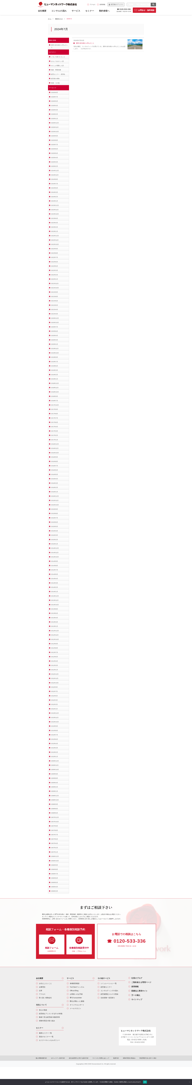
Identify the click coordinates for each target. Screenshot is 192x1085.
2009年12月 (55, 761)
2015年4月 (54, 531)
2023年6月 (54, 218)
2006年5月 (54, 882)
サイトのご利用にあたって (100, 1058)
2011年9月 (54, 687)
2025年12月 (55, 123)
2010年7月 (54, 735)
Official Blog (74, 990)
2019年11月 (54, 348)
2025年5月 (54, 153)
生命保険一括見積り (108, 998)
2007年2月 (54, 847)
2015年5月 (54, 526)
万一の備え (135, 995)
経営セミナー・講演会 (58, 74)
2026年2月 (54, 114)
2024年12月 (55, 170)
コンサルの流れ (59, 11)
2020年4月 (54, 335)
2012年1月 (54, 669)
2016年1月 (54, 492)
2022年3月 (54, 270)
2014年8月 (54, 565)
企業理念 (42, 987)
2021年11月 (54, 283)
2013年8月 (54, 609)
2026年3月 (54, 110)
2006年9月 (54, 865)
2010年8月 (54, 730)
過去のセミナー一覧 (46, 1036)
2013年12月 (55, 596)
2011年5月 (54, 696)
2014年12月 (55, 548)
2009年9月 (54, 774)
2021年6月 (54, 301)
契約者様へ (104, 11)
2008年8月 (54, 808)
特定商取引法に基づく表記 (148, 1058)
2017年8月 (54, 413)
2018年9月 (54, 396)
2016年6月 (54, 470)
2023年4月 (54, 222)
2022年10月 (55, 244)
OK (145, 1082)
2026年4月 (54, 105)
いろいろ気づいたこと (58, 57)
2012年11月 (54, 635)
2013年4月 (54, 617)
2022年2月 (54, 275)
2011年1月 (54, 709)
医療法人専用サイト (139, 991)
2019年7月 (54, 361)
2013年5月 (54, 613)
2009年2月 (54, 787)
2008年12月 (55, 795)
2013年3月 (54, 622)
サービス (76, 11)
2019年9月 (54, 357)
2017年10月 (55, 405)
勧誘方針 (116, 1058)
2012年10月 (55, 639)
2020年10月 (55, 322)
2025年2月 (54, 166)
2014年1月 (54, 591)
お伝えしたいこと (45, 983)
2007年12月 (55, 817)
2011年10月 (54, 683)
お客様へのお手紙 (76, 994)
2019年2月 (54, 374)
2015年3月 (54, 535)
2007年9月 (54, 826)
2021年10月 (55, 288)
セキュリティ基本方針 (58, 1058)
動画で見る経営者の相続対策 (49, 1017)
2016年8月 (54, 461)
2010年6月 (54, 739)
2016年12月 (55, 444)
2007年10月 (55, 821)
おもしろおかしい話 (57, 61)
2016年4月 (54, 479)
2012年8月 (54, 648)
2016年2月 (54, 487)
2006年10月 (55, 861)
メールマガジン (75, 1008)
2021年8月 (54, 296)
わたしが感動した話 (57, 65)
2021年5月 (54, 305)
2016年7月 (54, 466)
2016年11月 (54, 448)
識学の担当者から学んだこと (59, 46)
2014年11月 (54, 552)
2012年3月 (54, 665)
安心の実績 (43, 1010)
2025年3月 (54, 162)
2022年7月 (54, 257)
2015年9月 (54, 509)
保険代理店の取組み (129, 1058)
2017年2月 (54, 435)
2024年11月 (54, 175)
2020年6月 (54, 331)
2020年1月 (54, 344)
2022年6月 (54, 262)
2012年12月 (55, 630)
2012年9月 (54, 643)
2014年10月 (55, 557)
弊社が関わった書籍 (77, 1001)
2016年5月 (54, 474)
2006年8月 (54, 869)
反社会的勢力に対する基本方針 (78, 1058)
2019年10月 (55, 353)
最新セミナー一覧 (45, 1033)
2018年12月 (55, 383)
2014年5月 (54, 574)
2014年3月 (54, 583)
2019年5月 (54, 366)
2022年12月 (55, 235)
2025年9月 (54, 136)
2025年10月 (55, 131)
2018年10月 (55, 392)
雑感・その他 (55, 83)
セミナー (89, 11)
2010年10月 (55, 722)
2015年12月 (55, 496)
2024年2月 (54, 196)
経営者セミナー (106, 987)
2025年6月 (54, 149)
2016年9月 (54, 457)
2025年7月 (54, 144)
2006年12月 (55, 856)
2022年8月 (54, 253)
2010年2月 (54, 752)
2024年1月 (54, 201)
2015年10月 (55, 505)
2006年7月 (54, 874)
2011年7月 (54, 691)
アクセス (92, 4)
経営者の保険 (55, 78)
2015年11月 (54, 500)
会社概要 (39, 978)
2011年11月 (54, 678)
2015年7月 (54, 518)
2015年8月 (54, 513)
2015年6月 (54, 522)
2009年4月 (54, 782)
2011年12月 (54, 674)
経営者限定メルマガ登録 (109, 994)
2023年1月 (54, 231)
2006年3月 (54, 891)
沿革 (40, 990)
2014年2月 (54, 587)
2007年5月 (54, 839)
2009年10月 (55, 769)
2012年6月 (54, 656)
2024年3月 (54, 192)
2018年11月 (54, 387)
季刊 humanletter (76, 998)
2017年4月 (54, 426)
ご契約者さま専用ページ (141, 982)
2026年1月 (54, 118)
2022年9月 (54, 248)
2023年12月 (55, 205)
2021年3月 (54, 314)
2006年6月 (54, 878)
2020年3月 (54, 340)
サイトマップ (136, 999)
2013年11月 (54, 600)
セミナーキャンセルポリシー (49, 1040)
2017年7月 (54, 418)
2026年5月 (54, 101)
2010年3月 (54, 748)
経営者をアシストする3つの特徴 (50, 1013)
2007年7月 (54, 834)
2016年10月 (55, 453)
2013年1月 (54, 626)
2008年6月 (54, 813)
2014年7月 (54, 570)
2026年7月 (54, 97)
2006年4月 (54, 887)
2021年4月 (54, 309)
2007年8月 (54, 830)
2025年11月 (54, 127)
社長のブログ (136, 978)
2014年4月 (54, 578)
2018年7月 (54, 400)
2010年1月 (54, 756)
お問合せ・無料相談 (146, 10)
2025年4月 (54, 157)
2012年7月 (54, 652)
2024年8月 (54, 179)
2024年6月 (54, 188)
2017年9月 (54, 409)
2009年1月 (54, 791)
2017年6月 (54, 422)
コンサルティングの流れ (109, 990)
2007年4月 (54, 843)
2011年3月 (54, 700)
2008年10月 (55, 800)
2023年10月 (55, 214)
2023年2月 (54, 227)
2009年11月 (54, 765)
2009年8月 (54, 778)
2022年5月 (54, 266)
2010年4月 (54, 743)
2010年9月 (54, 726)
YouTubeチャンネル (77, 987)
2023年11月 (54, 209)
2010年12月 (55, 713)
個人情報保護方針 (41, 1058)
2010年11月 (54, 717)
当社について (41, 1005)
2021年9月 (54, 292)
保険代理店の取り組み (47, 1021)
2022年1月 (54, 279)
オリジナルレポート (77, 1005)
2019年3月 (54, 370)
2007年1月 (54, 852)
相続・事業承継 (56, 70)
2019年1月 (54, 379)
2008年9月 (54, 804)
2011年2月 (54, 704)
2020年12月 (55, 318)
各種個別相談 (74, 983)
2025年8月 (54, 140)
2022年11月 (54, 240)
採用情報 (102, 4)
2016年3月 (54, 483)
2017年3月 (54, 431)
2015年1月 (54, 544)
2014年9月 (54, 561)
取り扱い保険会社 (45, 998)
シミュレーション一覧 (109, 983)
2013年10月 (55, 604)
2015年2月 (54, 539)
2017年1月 (54, 440)
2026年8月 (54, 92)
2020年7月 (54, 327)
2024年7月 (54, 183)
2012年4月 (54, 661)
